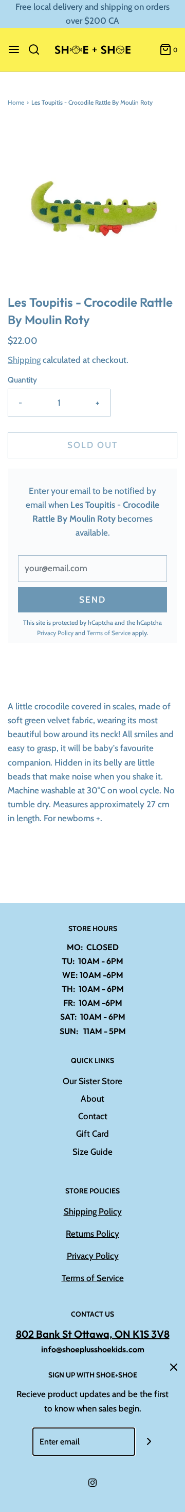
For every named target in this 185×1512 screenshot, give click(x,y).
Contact (92, 1116)
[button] (92, 208)
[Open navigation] (14, 49)
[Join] (149, 1441)
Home (16, 102)
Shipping (24, 360)
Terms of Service (109, 633)
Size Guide (92, 1152)
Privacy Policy (55, 633)
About (92, 1098)
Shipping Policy (93, 1211)
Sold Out (92, 445)
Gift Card (92, 1133)
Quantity (22, 380)
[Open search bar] (38, 49)
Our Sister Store (92, 1081)
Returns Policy (92, 1233)
